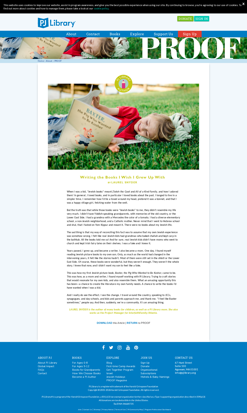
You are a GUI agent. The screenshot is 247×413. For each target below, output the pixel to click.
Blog (109, 362)
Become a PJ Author (84, 377)
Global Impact (46, 366)
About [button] (71, 34)
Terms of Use (120, 409)
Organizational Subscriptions (149, 371)
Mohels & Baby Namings (155, 377)
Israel (109, 373)
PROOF (58, 61)
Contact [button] (93, 34)
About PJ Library (47, 362)
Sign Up (190, 34)
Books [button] (115, 34)
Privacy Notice (107, 409)
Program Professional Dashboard (158, 409)
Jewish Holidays (115, 377)
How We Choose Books (86, 373)
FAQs (41, 370)
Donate (145, 366)
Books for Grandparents (86, 370)
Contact (42, 373)
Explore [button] (137, 34)
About (49, 61)
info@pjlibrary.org (185, 372)
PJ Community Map (135, 409)
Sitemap (97, 409)
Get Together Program (119, 370)
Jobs (79, 409)
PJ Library (57, 23)
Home (41, 61)
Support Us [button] (163, 34)
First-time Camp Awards (120, 366)
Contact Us (87, 409)
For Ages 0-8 (80, 362)
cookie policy (101, 8)
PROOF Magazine (116, 380)
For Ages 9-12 (80, 366)
